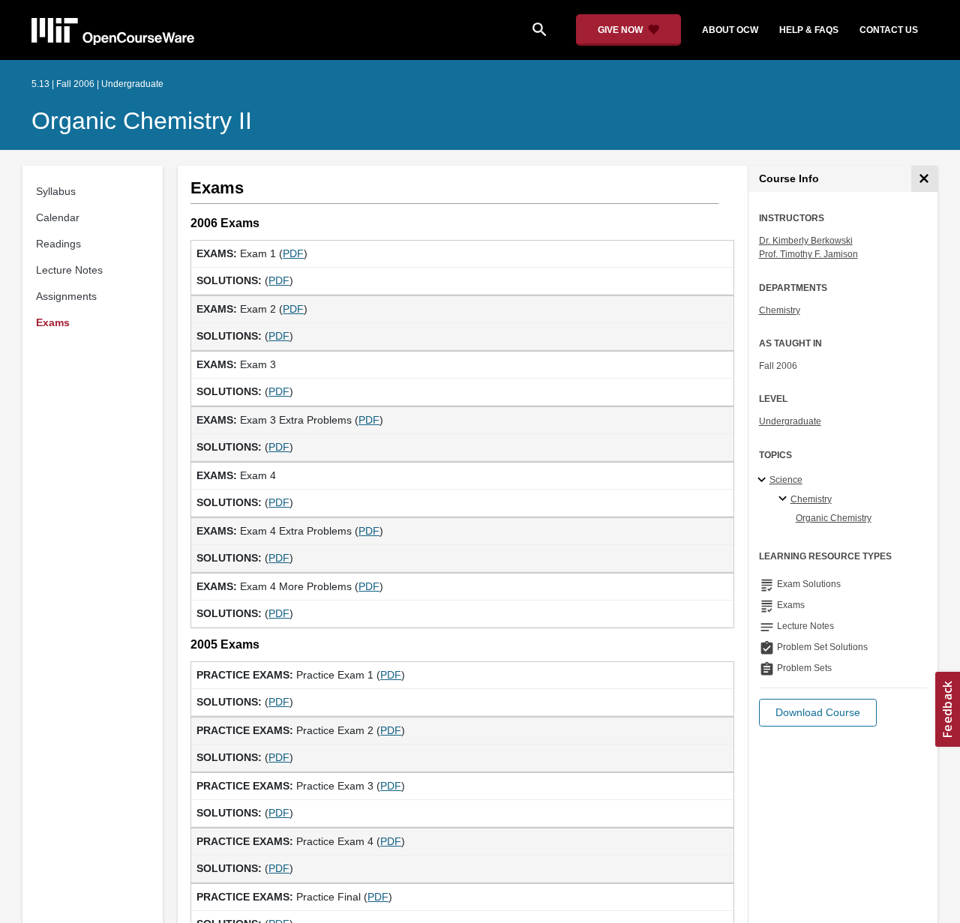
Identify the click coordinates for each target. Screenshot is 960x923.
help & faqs (808, 30)
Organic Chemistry (834, 518)
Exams (53, 322)
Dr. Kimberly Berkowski (806, 240)
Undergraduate (790, 421)
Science (786, 480)
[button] (818, 713)
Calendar (58, 217)
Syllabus (56, 191)
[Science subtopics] (764, 480)
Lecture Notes (69, 270)
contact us (889, 30)
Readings (58, 244)
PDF (293, 253)
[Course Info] (924, 179)
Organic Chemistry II (142, 120)
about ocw (730, 30)
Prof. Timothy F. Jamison (808, 254)
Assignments (66, 296)
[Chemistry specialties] (785, 499)
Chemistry (779, 310)
